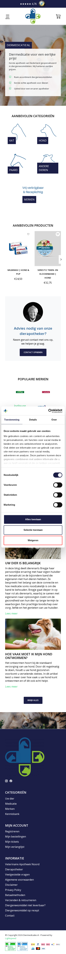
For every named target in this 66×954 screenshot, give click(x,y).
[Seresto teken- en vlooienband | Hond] (48, 248)
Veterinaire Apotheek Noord (22, 864)
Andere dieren (44, 168)
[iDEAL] (33, 944)
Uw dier (9, 798)
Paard (13, 170)
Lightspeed (10, 938)
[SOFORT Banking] (48, 944)
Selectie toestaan (33, 530)
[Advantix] (46, 392)
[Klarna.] (43, 944)
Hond (43, 140)
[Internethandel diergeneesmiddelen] (10, 946)
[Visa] (43, 948)
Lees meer (11, 613)
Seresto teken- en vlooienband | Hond (47, 274)
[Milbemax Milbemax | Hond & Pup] (18, 248)
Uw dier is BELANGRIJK (23, 563)
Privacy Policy (13, 890)
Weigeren (33, 540)
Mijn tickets (12, 841)
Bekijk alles (33, 700)
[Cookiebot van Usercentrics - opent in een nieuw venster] (48, 411)
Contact (9, 915)
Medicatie (11, 803)
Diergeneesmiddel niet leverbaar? (25, 905)
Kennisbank (12, 814)
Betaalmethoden (15, 895)
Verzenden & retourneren (20, 900)
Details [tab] (33, 419)
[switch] (57, 484)
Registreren (12, 831)
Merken (29, 199)
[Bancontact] (53, 944)
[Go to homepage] (33, 16)
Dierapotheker (14, 869)
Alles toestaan (33, 519)
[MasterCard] (38, 948)
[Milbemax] (42, 406)
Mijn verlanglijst (14, 847)
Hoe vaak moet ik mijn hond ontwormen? (28, 656)
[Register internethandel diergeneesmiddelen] (22, 946)
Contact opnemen (33, 352)
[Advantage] (20, 392)
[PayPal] (38, 944)
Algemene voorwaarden (19, 879)
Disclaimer (11, 885)
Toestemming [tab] (11, 419)
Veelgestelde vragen (17, 874)
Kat (11, 140)
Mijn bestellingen (15, 836)
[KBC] (33, 948)
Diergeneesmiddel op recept (22, 910)
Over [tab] (54, 419)
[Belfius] (58, 944)
